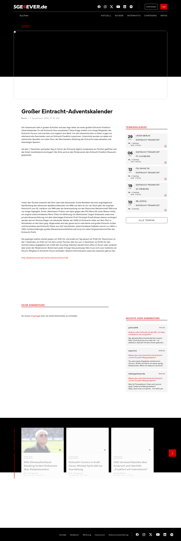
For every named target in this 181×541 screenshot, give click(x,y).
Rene (24, 118)
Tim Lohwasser (31, 473)
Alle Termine (147, 220)
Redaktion (74, 534)
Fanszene (25, 25)
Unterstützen (151, 6)
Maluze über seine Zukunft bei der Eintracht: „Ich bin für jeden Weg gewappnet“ (145, 356)
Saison (119, 15)
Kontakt (62, 534)
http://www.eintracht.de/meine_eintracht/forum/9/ (44, 257)
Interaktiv (134, 15)
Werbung (87, 534)
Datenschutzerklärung (118, 534)
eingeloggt (36, 315)
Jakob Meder (120, 473)
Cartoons (150, 15)
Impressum (100, 534)
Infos (163, 15)
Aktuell (106, 15)
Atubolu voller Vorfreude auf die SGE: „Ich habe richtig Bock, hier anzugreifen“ (146, 333)
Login (164, 6)
